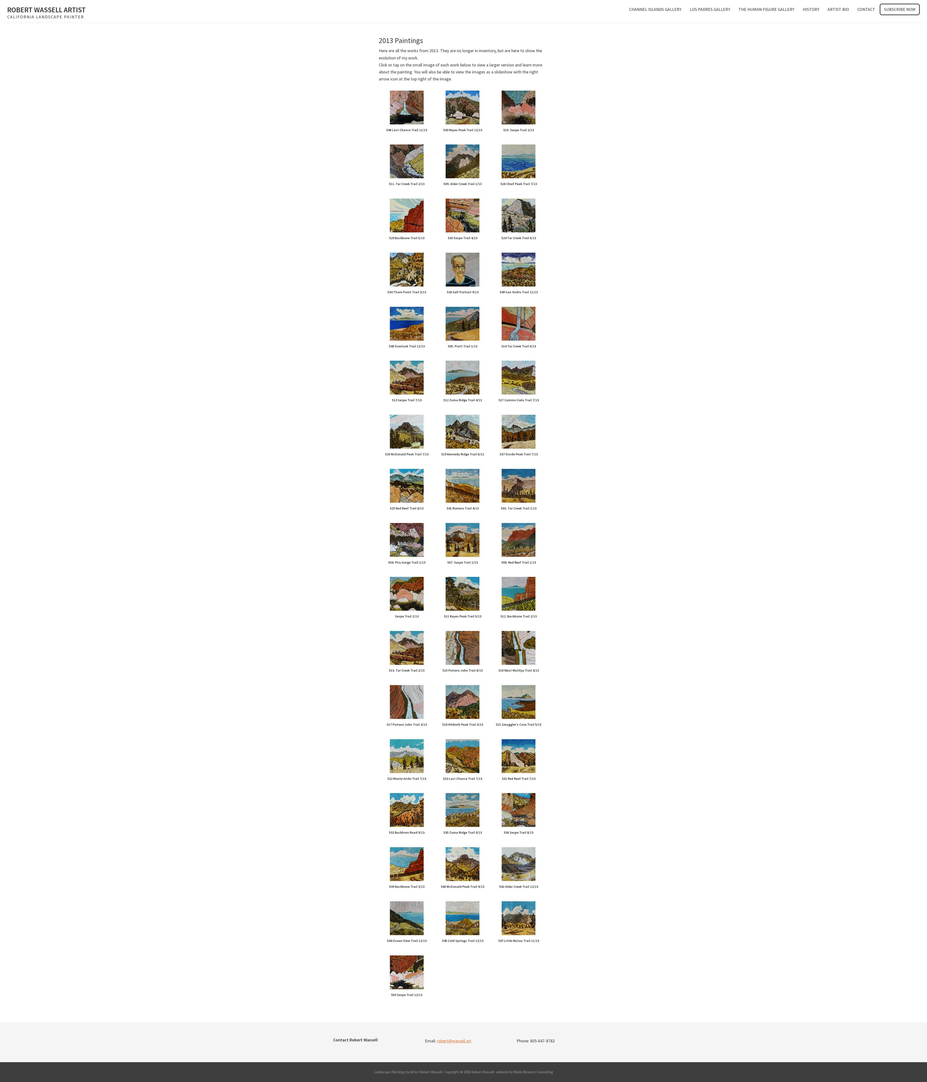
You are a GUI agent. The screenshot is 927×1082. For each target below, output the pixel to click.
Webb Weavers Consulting (533, 1072)
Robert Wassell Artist (46, 9)
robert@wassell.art (454, 1041)
